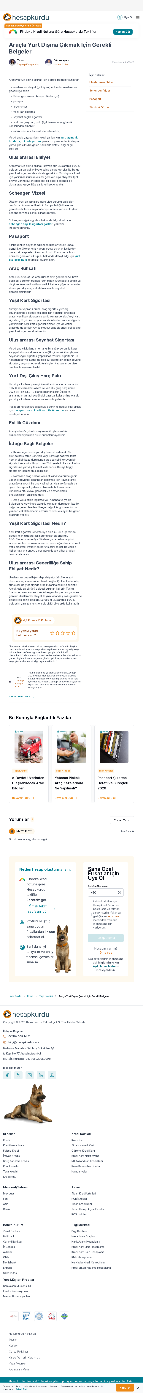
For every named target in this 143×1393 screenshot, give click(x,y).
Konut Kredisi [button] (11, 1166)
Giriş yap (105, 952)
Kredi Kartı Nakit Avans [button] (85, 1155)
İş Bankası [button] (9, 1246)
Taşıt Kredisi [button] (10, 1171)
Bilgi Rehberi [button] (79, 1231)
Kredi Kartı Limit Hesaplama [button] (88, 1246)
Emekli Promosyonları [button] (16, 1291)
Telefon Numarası (97, 886)
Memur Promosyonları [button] (16, 1296)
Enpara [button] (7, 1267)
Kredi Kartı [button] (78, 1140)
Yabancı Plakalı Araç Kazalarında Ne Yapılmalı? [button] (69, 783)
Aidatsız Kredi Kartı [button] (83, 1145)
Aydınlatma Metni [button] (19, 1369)
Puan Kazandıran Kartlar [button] (86, 1166)
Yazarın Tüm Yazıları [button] (20, 696)
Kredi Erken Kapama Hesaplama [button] (91, 1267)
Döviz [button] (6, 1209)
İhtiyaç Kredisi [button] (11, 1155)
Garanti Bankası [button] (12, 1241)
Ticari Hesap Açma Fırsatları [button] (88, 1209)
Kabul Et (125, 1387)
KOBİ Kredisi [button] (79, 1198)
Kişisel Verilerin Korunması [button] (24, 1357)
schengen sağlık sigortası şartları (31, 224)
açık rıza (113, 916)
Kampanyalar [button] (79, 1171)
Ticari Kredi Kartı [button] (82, 1203)
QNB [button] (6, 1257)
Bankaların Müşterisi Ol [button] (17, 1286)
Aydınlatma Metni (104, 966)
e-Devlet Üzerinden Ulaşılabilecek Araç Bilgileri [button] (28, 783)
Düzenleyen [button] (61, 60)
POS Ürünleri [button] (79, 1214)
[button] (26, 17)
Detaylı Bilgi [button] (21, 1389)
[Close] (138, 1388)
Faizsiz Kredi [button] (11, 1150)
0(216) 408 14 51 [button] (19, 1036)
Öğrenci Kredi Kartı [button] (83, 1150)
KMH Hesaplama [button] (82, 1257)
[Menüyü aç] (138, 17)
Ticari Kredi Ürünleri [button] (84, 1193)
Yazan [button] (21, 60)
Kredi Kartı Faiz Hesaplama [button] (88, 1252)
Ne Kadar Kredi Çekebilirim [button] (88, 1262)
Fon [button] (5, 1198)
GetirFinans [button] (10, 1272)
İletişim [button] (13, 1339)
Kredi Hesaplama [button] (13, 1145)
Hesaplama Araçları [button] (83, 1236)
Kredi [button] (6, 1140)
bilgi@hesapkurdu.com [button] (23, 1042)
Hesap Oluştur (105, 937)
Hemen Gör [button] (123, 31)
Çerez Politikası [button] (18, 1351)
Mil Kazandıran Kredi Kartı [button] (87, 1161)
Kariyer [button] (13, 1345)
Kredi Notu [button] (9, 1176)
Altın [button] (5, 1203)
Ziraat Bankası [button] (11, 1231)
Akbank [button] (7, 1252)
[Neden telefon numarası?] (119, 892)
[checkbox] (90, 914)
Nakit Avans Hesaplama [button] (86, 1241)
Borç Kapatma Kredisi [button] (16, 1161)
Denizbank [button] (9, 1262)
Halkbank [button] (9, 1236)
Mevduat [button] (8, 1193)
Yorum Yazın (122, 820)
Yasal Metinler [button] (17, 1363)
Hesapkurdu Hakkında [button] (22, 1333)
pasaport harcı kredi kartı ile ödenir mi (39, 410)
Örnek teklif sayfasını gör (38, 908)
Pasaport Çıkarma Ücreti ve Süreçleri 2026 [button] (113, 783)
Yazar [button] (18, 677)
